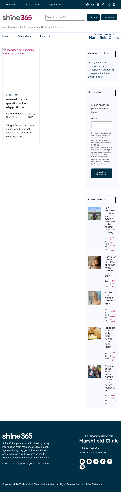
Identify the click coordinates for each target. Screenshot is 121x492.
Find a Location (33, 4)
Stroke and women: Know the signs (110, 298)
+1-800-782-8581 (90, 447)
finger (91, 62)
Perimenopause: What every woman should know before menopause (110, 378)
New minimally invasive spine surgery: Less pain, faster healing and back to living (110, 220)
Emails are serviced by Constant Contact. (100, 162)
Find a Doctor (12, 4)
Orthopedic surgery (98, 66)
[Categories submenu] (30, 36)
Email (94, 118)
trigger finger (95, 76)
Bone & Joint (12, 94)
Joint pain (101, 62)
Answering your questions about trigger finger (17, 103)
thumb (107, 73)
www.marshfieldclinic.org (93, 452)
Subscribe (109, 17)
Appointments (55, 4)
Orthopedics (95, 69)
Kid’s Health (114, 283)
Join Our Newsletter (101, 173)
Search (93, 17)
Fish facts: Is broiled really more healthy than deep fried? (110, 337)
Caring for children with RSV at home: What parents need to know (110, 266)
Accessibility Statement (90, 484)
